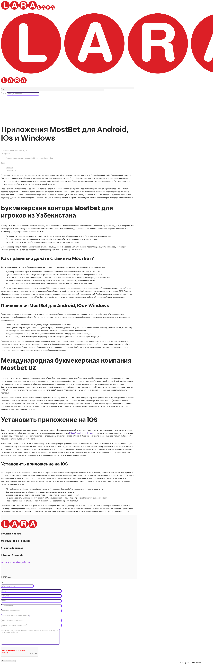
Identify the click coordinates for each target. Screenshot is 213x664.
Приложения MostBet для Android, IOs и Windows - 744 (29, 158)
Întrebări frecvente (12, 555)
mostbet (9, 167)
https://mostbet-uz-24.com (81, 433)
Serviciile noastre (11, 533)
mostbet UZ (11, 170)
